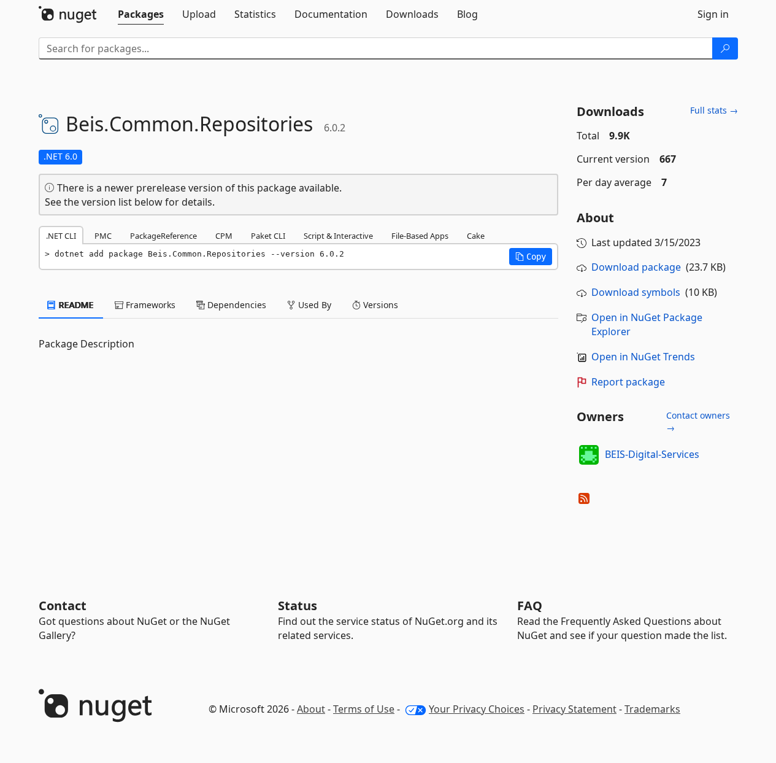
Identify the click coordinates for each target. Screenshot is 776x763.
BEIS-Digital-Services (652, 454)
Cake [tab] (476, 235)
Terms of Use (363, 709)
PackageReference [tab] (163, 235)
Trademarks (652, 709)
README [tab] (75, 305)
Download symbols (635, 292)
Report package (628, 382)
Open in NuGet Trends (643, 356)
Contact (62, 605)
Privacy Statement (574, 709)
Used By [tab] (313, 305)
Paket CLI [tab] (268, 235)
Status (297, 605)
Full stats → (714, 110)
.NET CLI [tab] (61, 235)
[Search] (725, 48)
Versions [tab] (379, 305)
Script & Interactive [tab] (338, 235)
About (311, 709)
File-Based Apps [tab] (419, 235)
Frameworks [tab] (149, 305)
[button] (530, 256)
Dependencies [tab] (235, 305)
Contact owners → (698, 421)
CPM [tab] (223, 235)
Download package (636, 267)
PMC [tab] (103, 235)
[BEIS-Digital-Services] (589, 455)
